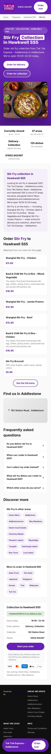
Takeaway (16, 17)
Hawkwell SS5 (30, 17)
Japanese (13, 579)
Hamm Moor (14, 515)
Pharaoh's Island (16, 540)
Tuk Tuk (12, 592)
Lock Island (28, 553)
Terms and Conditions (37, 728)
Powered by (7, 692)
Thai (22, 585)
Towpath (13, 546)
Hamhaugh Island (29, 546)
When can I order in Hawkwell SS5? (22, 457)
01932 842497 (25, 7)
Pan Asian (28, 573)
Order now (41, 7)
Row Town (13, 553)
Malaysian (34, 585)
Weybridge (33, 540)
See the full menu (25, 383)
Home (5, 17)
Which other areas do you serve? (24, 487)
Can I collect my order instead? (23, 467)
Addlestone (30, 515)
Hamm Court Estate (17, 528)
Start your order (25, 646)
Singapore (27, 579)
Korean (12, 585)
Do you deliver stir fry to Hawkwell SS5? (19, 445)
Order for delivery (16, 64)
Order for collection (17, 73)
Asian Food (14, 573)
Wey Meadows (35, 521)
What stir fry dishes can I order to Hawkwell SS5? (24, 477)
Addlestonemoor (16, 521)
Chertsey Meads (16, 534)
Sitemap (30, 732)
